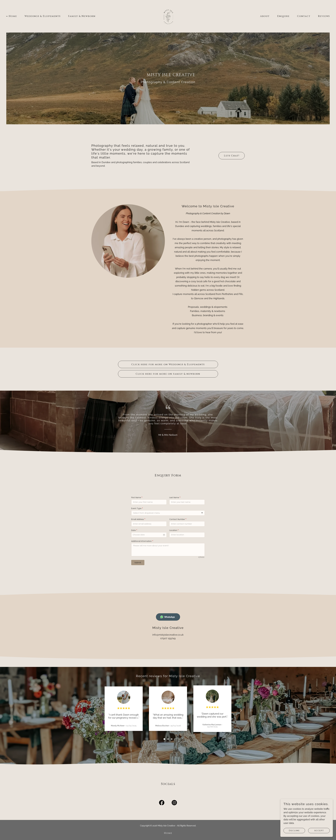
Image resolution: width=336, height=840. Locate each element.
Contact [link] (303, 16)
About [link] (265, 16)
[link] (168, 16)
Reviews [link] (324, 16)
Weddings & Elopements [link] (43, 16)
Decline (294, 830)
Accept (319, 830)
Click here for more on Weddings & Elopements (168, 364)
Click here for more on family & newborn (168, 374)
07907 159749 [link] (168, 638)
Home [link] (13, 16)
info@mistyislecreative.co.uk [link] (168, 634)
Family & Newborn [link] (81, 16)
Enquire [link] (283, 16)
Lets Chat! (231, 155)
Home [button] (168, 833)
